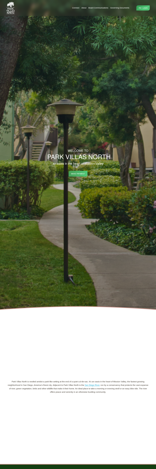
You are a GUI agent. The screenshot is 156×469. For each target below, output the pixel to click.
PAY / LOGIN (143, 8)
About (83, 8)
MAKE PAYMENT (78, 173)
